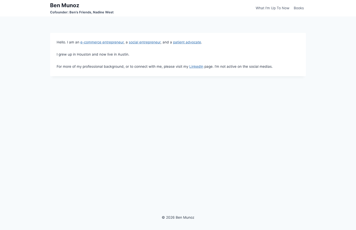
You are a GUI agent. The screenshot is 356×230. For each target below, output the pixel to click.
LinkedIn (196, 66)
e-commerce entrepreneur (102, 42)
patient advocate (187, 42)
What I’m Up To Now (272, 8)
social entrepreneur (144, 42)
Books (299, 8)
